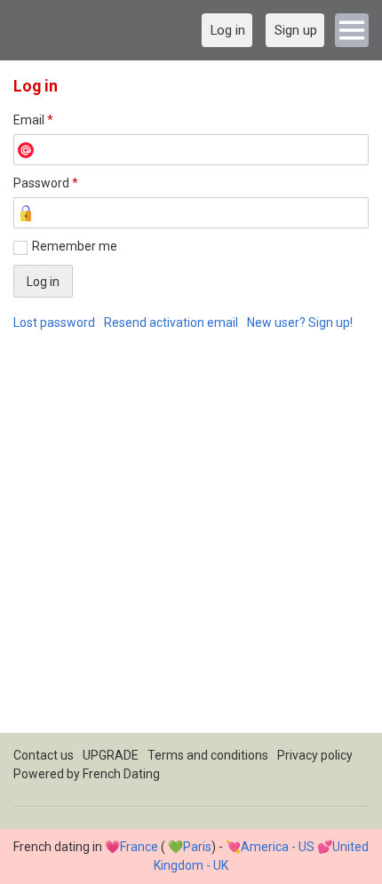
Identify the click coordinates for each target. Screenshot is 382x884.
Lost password (54, 322)
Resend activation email (171, 322)
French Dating (121, 774)
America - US (277, 847)
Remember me (74, 246)
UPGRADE (111, 755)
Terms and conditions (207, 755)
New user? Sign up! (300, 322)
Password (45, 183)
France (139, 847)
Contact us (43, 755)
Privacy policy (315, 755)
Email (33, 120)
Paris (197, 847)
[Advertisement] (191, 542)
